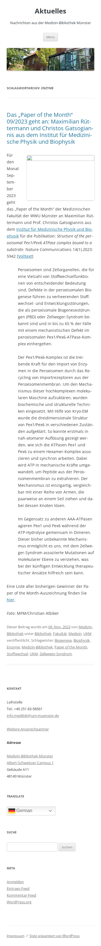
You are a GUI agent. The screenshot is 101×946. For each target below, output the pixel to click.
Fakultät (60, 633)
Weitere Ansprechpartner (28, 729)
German (23, 810)
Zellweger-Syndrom (56, 653)
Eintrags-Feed (18, 888)
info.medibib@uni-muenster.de (33, 715)
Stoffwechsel (17, 653)
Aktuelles (50, 11)
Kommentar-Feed (21, 895)
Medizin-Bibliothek (37, 647)
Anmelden (15, 881)
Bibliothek (43, 633)
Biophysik (82, 640)
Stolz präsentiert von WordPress (54, 935)
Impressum (15, 935)
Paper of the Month (70, 647)
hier (10, 599)
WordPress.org (19, 901)
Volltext (25, 256)
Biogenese (63, 640)
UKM (87, 633)
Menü (50, 37)
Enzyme (13, 647)
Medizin (75, 633)
